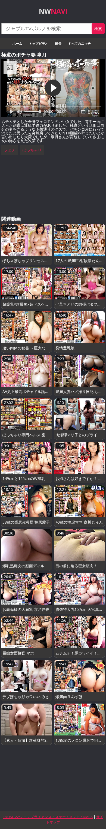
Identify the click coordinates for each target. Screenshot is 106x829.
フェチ (9, 149)
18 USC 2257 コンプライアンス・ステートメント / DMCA (48, 816)
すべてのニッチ (79, 43)
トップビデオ (38, 43)
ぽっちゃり (32, 149)
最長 (58, 43)
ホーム (17, 43)
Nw (53, 11)
